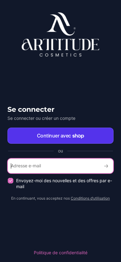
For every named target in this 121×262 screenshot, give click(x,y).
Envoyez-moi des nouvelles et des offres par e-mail (64, 183)
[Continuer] (106, 165)
